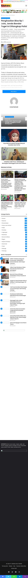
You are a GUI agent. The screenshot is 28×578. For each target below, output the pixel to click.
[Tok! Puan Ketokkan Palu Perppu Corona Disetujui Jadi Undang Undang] (5, 289)
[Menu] (26, 6)
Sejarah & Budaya (6, 241)
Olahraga (4, 248)
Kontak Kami (14, 568)
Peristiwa (4, 230)
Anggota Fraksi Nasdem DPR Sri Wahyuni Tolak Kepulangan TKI (18, 281)
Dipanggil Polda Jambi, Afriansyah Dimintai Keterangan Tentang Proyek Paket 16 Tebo (17, 303)
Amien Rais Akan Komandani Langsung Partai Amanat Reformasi (17, 310)
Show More (14, 91)
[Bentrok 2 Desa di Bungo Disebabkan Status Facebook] (5, 276)
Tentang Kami (5, 566)
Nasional (4, 220)
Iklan (14, 566)
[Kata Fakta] (7, 5)
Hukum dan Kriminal (10, 15)
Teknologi (4, 250)
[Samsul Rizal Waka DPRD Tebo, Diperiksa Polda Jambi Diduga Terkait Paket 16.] (5, 317)
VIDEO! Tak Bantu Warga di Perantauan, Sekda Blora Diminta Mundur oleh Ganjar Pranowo (17, 261)
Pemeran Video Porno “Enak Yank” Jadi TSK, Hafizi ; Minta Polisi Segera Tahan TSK (20, 204)
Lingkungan (4, 232)
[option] (14, 119)
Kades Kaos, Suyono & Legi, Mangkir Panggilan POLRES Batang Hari (13, 122)
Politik (3, 227)
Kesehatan (4, 234)
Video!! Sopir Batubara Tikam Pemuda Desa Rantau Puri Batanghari (17, 269)
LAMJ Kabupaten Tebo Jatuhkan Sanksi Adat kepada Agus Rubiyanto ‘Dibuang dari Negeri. (7, 205)
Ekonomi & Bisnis (6, 237)
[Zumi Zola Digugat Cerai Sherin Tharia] (5, 324)
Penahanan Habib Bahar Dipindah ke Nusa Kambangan (18, 294)
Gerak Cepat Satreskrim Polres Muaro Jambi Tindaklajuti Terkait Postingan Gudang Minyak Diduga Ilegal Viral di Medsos (6, 183)
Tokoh (3, 246)
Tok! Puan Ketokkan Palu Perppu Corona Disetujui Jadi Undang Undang (18, 288)
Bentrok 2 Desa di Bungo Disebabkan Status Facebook (18, 274)
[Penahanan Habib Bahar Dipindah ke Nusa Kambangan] (5, 296)
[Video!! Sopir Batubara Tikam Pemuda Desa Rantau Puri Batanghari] (5, 269)
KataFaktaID (14, 107)
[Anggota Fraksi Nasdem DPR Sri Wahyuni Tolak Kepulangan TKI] (5, 282)
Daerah (3, 218)
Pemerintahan (5, 223)
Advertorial (4, 243)
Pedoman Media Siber (21, 566)
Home (3, 15)
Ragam (3, 239)
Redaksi (10, 566)
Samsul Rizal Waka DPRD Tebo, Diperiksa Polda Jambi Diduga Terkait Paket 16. (18, 317)
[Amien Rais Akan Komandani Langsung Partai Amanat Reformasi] (5, 311)
